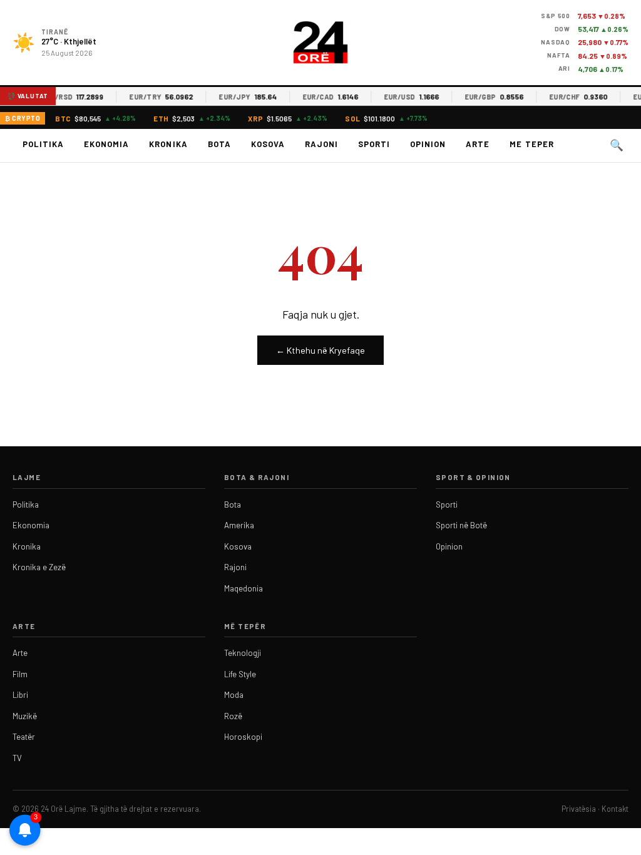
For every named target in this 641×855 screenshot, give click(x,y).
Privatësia (579, 808)
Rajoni (321, 144)
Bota (219, 144)
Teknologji (242, 653)
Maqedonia (243, 588)
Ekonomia (106, 144)
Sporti (374, 144)
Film (20, 674)
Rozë (233, 716)
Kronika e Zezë (39, 567)
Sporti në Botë (461, 525)
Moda (234, 695)
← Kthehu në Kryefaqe (320, 350)
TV (17, 758)
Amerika (239, 525)
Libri (20, 695)
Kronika (168, 144)
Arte (478, 144)
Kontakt (615, 808)
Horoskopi (243, 737)
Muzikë (25, 716)
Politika (43, 144)
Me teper (531, 144)
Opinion (428, 144)
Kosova (268, 144)
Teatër (24, 737)
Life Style (240, 674)
